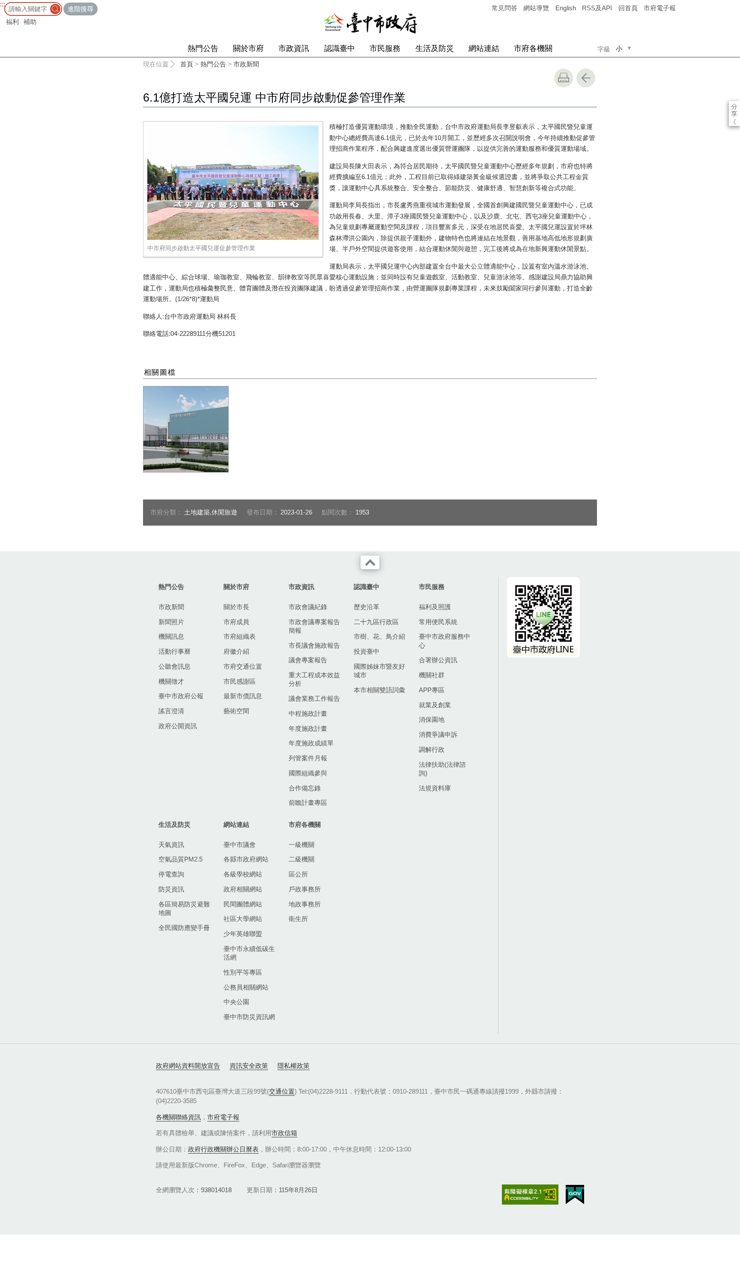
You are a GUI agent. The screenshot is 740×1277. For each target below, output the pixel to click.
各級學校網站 (243, 874)
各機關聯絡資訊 (178, 1117)
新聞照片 (171, 621)
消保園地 (432, 719)
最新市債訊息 (243, 696)
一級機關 (301, 844)
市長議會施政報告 (314, 645)
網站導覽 (536, 8)
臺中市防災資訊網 (249, 1016)
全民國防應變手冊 (184, 927)
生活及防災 (434, 48)
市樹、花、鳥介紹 (379, 636)
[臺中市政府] (370, 23)
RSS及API (597, 8)
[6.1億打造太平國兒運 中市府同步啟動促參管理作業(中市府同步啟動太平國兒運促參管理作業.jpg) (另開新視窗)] (233, 183)
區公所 (298, 874)
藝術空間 (236, 711)
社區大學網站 (243, 918)
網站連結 (483, 48)
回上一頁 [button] (585, 78)
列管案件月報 (308, 758)
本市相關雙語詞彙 (379, 690)
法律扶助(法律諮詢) (442, 769)
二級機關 (301, 859)
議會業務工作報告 (314, 698)
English (565, 8)
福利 (12, 21)
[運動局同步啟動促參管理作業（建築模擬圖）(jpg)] (186, 429)
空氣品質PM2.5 (180, 859)
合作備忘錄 (305, 788)
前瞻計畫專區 (308, 802)
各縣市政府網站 (246, 859)
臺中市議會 (240, 844)
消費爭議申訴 (438, 734)
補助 (30, 21)
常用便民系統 (438, 621)
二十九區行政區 (376, 621)
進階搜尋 (80, 8)
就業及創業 (435, 705)
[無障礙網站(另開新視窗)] (530, 1194)
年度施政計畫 (308, 728)
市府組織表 (240, 636)
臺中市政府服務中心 (444, 641)
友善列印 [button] (563, 78)
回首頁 (628, 8)
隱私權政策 (294, 1065)
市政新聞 (246, 64)
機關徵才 (171, 681)
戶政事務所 (305, 889)
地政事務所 (305, 904)
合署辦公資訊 (438, 660)
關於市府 (248, 48)
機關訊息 (171, 636)
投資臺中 (366, 651)
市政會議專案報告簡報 (314, 626)
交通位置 (282, 1091)
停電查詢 (171, 874)
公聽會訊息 (174, 666)
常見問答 (504, 8)
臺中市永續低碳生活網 (249, 953)
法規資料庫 (435, 788)
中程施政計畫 (308, 713)
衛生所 (298, 918)
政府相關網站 (243, 889)
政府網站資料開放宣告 (188, 1065)
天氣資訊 (171, 844)
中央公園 (236, 1001)
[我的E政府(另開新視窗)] (575, 1195)
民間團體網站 (243, 904)
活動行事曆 (174, 651)
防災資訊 (171, 889)
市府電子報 (660, 8)
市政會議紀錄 (308, 606)
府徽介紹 (236, 651)
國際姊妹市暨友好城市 (379, 671)
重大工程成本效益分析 (314, 679)
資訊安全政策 (249, 1065)
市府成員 (236, 621)
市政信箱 (284, 1132)
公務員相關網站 (246, 987)
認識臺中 (339, 48)
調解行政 (432, 749)
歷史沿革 (366, 606)
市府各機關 (533, 48)
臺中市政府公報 (180, 696)
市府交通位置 (243, 666)
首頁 (186, 64)
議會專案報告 (308, 660)
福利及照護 (435, 606)
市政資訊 (293, 48)
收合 (370, 562)
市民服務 (385, 48)
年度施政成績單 (311, 743)
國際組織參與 (308, 773)
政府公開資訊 (177, 726)
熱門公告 (203, 48)
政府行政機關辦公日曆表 (223, 1149)
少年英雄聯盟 (243, 933)
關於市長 (236, 606)
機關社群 (432, 675)
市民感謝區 (240, 681)
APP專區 (432, 690)
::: (2, 4)
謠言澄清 (171, 711)
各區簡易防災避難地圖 (184, 908)
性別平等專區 (243, 972)
